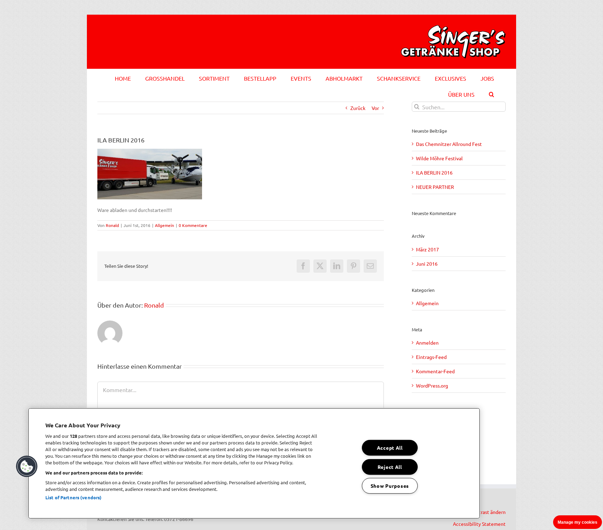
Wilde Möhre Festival (439, 158)
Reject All (390, 466)
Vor (375, 108)
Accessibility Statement (479, 524)
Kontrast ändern (488, 512)
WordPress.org (432, 385)
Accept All (390, 447)
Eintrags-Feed (431, 357)
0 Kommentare (193, 225)
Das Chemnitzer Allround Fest (449, 144)
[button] (491, 93)
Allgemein (164, 225)
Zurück (357, 108)
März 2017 (427, 249)
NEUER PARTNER (435, 187)
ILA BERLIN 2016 (434, 172)
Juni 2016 (427, 263)
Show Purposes (390, 486)
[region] (254, 463)
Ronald (112, 225)
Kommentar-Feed (435, 371)
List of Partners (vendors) (73, 497)
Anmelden (427, 342)
